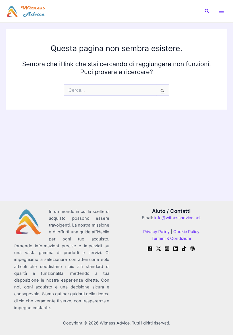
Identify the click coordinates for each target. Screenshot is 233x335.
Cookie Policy (185, 231)
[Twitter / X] (158, 248)
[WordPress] (192, 248)
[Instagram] (167, 248)
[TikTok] (184, 248)
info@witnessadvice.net (177, 217)
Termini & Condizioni (171, 238)
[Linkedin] (175, 248)
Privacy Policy (156, 231)
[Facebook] (150, 248)
